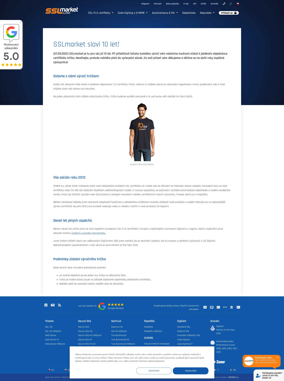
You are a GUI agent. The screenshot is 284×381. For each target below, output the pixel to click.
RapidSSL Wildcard (153, 331)
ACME (203, 4)
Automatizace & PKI (164, 13)
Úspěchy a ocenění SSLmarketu (88, 233)
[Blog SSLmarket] (53, 305)
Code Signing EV (185, 344)
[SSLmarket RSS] (59, 305)
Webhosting (67, 377)
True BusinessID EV (120, 339)
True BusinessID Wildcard (123, 344)
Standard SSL (183, 327)
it (218, 370)
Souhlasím (190, 371)
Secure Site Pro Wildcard (89, 335)
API (194, 4)
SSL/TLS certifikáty (99, 13)
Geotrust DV (117, 327)
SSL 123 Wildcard (53, 331)
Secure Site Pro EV (87, 344)
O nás (186, 4)
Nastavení (154, 371)
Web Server (50, 335)
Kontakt (214, 4)
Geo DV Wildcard (119, 331)
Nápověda (206, 13)
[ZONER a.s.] (216, 360)
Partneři (158, 4)
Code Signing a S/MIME (131, 13)
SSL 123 (49, 327)
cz (52, 370)
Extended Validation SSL (188, 335)
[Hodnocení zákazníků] (111, 306)
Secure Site (83, 327)
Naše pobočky (172, 4)
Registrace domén (52, 377)
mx (234, 370)
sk (69, 370)
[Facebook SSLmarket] (46, 305)
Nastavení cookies (219, 377)
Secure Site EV (85, 339)
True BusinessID (118, 335)
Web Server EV (52, 339)
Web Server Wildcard (55, 344)
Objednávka (189, 13)
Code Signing (183, 339)
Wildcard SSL (183, 331)
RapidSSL (148, 327)
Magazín (145, 4)
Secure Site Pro (85, 331)
